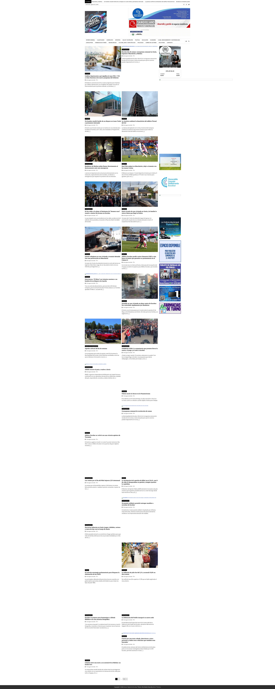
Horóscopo (110, 40)
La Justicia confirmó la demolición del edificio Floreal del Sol (139, 122)
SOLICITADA (162, 42)
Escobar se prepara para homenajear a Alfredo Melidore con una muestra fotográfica (100, 618)
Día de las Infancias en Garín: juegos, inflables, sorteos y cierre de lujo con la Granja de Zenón (102, 528)
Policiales (140, 42)
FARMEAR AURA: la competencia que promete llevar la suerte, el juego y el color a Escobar (140, 349)
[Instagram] (186, 4)
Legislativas (89, 42)
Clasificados (100, 40)
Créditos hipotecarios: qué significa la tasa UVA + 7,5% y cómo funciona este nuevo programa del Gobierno (102, 77)
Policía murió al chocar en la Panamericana (136, 394)
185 (124, 679)
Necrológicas (112, 42)
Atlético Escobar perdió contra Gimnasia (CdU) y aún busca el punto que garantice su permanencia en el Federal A (139, 258)
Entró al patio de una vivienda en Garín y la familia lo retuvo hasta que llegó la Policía (139, 212)
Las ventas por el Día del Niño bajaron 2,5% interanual (102, 480)
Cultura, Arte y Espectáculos (127, 42)
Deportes (117, 40)
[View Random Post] (186, 41)
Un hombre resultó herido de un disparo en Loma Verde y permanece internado (103, 122)
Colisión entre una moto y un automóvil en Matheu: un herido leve (103, 663)
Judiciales (124, 118)
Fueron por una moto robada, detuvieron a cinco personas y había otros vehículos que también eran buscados (138, 640)
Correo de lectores (151, 42)
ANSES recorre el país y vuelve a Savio (97, 369)
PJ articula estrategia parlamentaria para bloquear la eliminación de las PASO (102, 573)
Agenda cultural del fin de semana (96, 348)
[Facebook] (184, 4)
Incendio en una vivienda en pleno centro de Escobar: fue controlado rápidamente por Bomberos (139, 304)
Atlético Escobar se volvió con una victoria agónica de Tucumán (102, 436)
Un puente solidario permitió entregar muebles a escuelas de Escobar (137, 504)
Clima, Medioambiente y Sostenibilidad (169, 40)
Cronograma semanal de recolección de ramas (137, 411)
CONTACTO (169, 42)
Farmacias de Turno (100, 42)
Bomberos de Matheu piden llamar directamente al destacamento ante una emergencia (101, 167)
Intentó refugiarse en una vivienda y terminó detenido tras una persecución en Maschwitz (102, 257)
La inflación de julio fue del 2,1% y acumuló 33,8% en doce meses (138, 573)
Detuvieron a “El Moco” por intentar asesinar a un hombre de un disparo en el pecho (101, 280)
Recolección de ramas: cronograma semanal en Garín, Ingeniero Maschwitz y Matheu (139, 53)
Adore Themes (157, 687)
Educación (145, 40)
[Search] (188, 41)
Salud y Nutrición (128, 40)
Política (137, 40)
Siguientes (126, 679)
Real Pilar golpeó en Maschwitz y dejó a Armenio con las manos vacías (123, 1)
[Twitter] (189, 4)
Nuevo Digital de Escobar (130, 687)
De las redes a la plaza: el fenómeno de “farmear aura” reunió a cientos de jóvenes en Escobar (165, 1)
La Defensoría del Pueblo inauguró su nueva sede (138, 617)
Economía (153, 40)
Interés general (90, 40)
